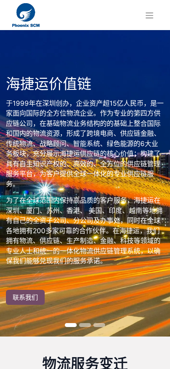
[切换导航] (149, 15)
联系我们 (25, 297)
